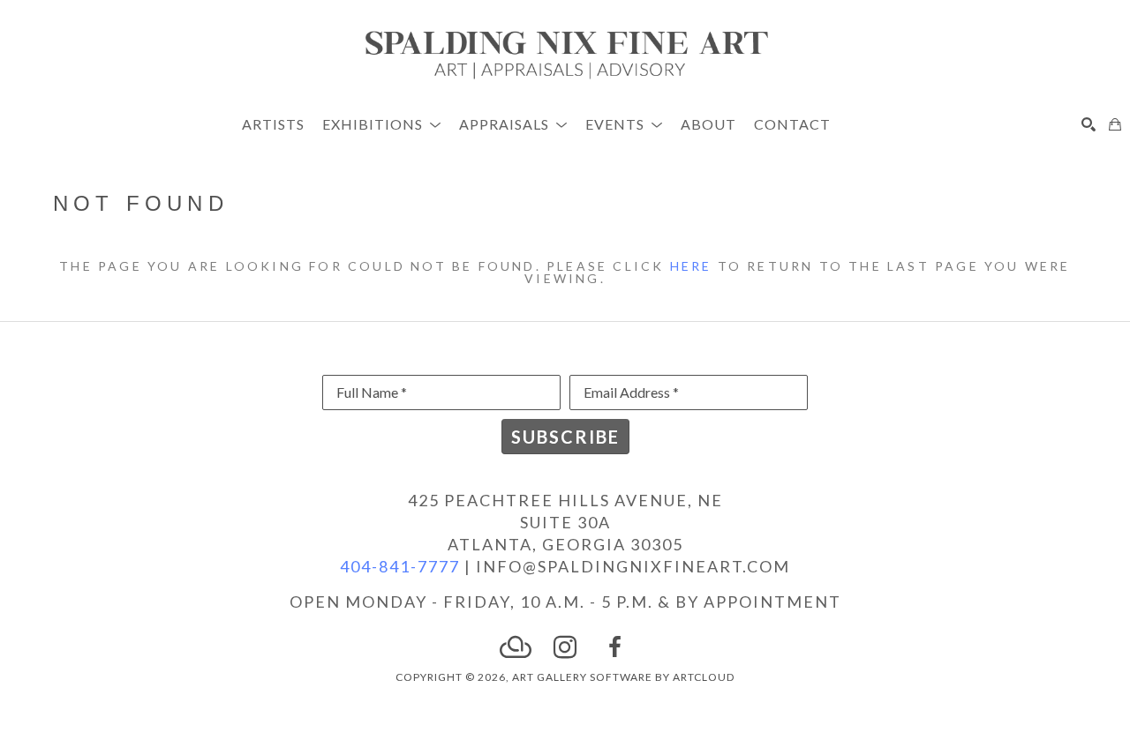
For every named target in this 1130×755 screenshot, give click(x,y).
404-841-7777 (400, 566)
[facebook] (614, 647)
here (691, 265)
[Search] (1088, 124)
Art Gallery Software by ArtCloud (623, 677)
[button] (381, 124)
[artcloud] (515, 647)
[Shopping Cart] (1115, 124)
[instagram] (565, 647)
